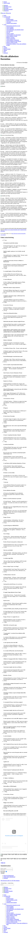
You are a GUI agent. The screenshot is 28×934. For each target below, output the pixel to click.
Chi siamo (8, 22)
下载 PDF (3, 862)
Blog (4, 46)
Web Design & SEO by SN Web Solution (10, 880)
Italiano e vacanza (10, 37)
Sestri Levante (6, 3)
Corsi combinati (9, 28)
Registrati (5, 878)
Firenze (5, 1)
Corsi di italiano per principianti (13, 34)
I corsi (4, 24)
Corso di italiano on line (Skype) (13, 41)
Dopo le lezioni (6, 49)
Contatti (5, 47)
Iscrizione (5, 52)
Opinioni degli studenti (11, 23)
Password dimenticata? (8, 875)
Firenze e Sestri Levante (11, 42)
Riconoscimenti (9, 19)
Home (4, 15)
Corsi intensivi (9, 31)
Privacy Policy (3, 883)
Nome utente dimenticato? (9, 876)
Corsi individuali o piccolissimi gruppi (15, 29)
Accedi (2, 873)
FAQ (4, 51)
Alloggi (5, 50)
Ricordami (3, 871)
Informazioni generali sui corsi (13, 25)
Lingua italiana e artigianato (12, 40)
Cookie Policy (10, 883)
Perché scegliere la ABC (11, 20)
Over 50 (8, 32)
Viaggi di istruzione (10, 38)
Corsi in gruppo (9, 27)
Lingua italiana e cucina (11, 36)
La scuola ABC (6, 16)
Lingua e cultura (10, 33)
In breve (8, 18)
